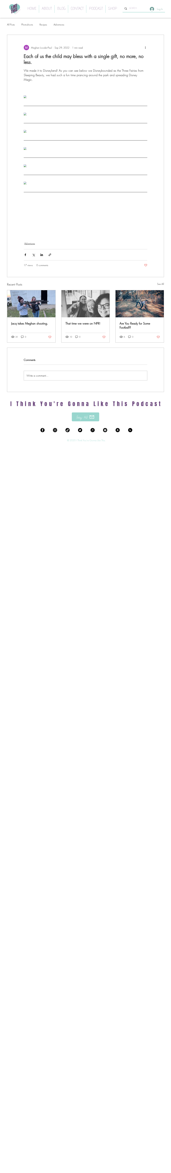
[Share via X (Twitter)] (33, 254)
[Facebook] (42, 430)
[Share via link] (49, 254)
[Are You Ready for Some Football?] (140, 303)
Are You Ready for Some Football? (135, 325)
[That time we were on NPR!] (85, 303)
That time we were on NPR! (82, 323)
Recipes (43, 24)
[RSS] (130, 430)
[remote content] (85, 97)
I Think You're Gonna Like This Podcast (86, 404)
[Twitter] (80, 430)
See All (160, 284)
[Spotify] (105, 430)
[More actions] (145, 48)
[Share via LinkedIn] (41, 254)
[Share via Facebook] (25, 254)
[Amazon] (118, 430)
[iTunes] (93, 430)
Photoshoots (27, 24)
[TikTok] (67, 430)
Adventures (59, 24)
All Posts (11, 24)
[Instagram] (55, 430)
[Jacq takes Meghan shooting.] (31, 303)
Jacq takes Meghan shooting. (29, 323)
